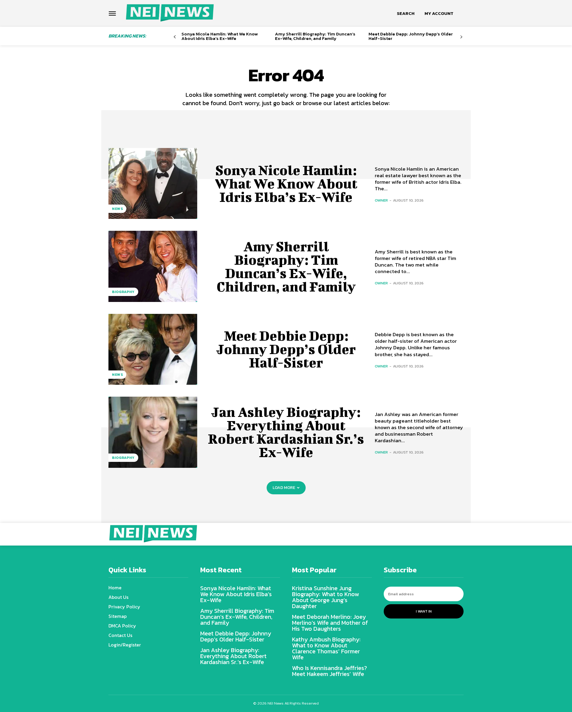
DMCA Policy (122, 625)
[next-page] (461, 37)
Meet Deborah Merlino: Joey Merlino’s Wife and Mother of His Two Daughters (330, 622)
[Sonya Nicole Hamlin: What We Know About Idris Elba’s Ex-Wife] (152, 183)
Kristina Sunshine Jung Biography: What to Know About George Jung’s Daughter (325, 597)
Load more (284, 487)
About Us (118, 597)
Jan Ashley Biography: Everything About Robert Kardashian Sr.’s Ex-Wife (286, 432)
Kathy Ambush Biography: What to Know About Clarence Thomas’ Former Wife (326, 648)
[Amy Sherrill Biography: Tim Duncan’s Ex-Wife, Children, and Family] (152, 266)
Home (115, 587)
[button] (405, 13)
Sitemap (117, 616)
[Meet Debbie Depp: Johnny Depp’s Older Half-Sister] (152, 349)
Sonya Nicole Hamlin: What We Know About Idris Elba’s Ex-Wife (219, 36)
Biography (123, 292)
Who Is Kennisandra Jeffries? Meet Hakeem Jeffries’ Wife (329, 670)
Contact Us (120, 635)
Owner (381, 200)
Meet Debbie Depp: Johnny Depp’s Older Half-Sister (411, 36)
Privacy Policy (124, 606)
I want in (424, 611)
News (117, 208)
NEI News (276, 703)
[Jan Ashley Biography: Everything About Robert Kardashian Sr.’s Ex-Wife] (152, 432)
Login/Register (124, 644)
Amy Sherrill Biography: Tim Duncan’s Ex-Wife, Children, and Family (315, 36)
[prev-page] (174, 37)
